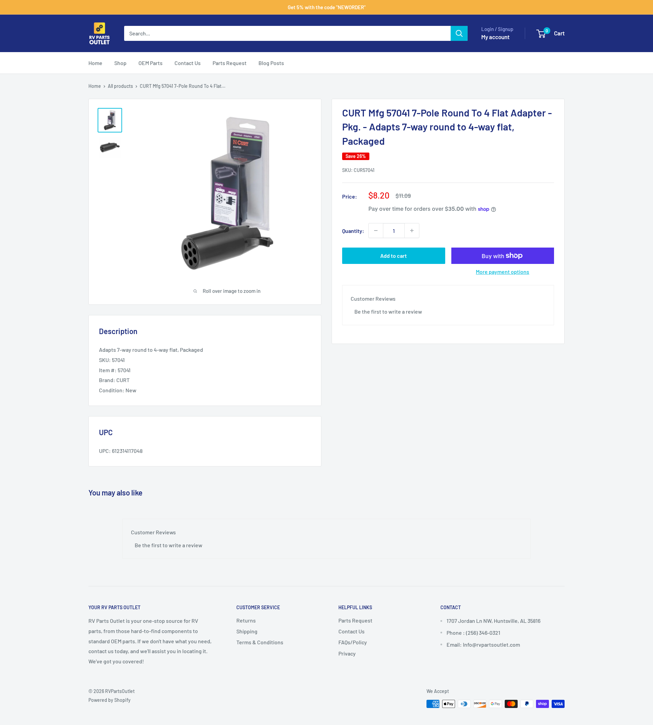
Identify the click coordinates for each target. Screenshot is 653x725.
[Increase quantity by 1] (412, 230)
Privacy (347, 653)
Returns (246, 620)
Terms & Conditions (259, 642)
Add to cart (393, 255)
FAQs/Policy (352, 642)
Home (95, 63)
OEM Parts (150, 63)
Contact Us (187, 63)
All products (120, 86)
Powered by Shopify (109, 700)
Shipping (246, 631)
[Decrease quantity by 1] (376, 230)
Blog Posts (271, 63)
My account (495, 36)
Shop (120, 63)
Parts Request (230, 63)
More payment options (502, 271)
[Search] (459, 33)
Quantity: (353, 230)
